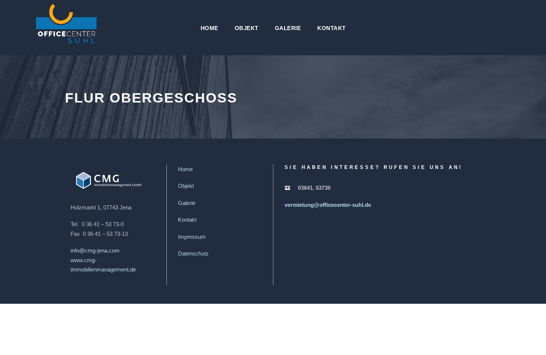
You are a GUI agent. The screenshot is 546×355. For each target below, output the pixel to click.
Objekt (247, 28)
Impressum (192, 237)
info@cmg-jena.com (95, 250)
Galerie (288, 28)
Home (209, 28)
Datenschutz (193, 253)
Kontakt (331, 28)
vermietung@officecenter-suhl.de (328, 205)
